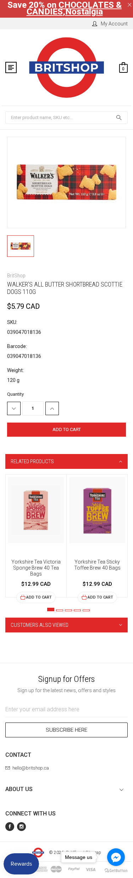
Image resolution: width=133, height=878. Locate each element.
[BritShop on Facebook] (9, 826)
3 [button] (68, 610)
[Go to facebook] (116, 857)
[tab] (66, 461)
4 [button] (77, 610)
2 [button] (59, 610)
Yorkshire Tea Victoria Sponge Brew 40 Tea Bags (36, 568)
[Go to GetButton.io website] (116, 870)
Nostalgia (84, 12)
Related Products (32, 461)
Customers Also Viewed (39, 625)
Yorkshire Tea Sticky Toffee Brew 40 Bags (97, 565)
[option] (36, 538)
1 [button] (50, 609)
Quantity (15, 394)
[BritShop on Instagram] (21, 826)
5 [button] (86, 610)
